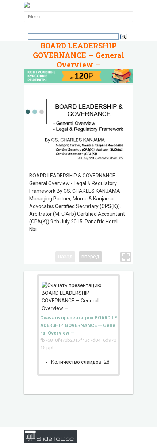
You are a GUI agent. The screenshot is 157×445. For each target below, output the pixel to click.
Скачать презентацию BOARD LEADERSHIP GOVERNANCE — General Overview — (78, 325)
